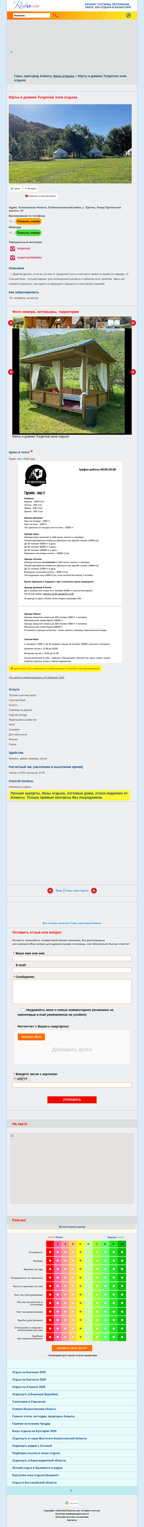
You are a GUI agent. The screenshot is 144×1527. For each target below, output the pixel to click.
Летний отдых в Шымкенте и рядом (37, 1467)
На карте (31, 188)
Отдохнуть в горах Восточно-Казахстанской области (49, 1438)
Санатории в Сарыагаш (28, 1401)
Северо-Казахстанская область (34, 1409)
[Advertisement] (73, 47)
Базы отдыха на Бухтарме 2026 (34, 1431)
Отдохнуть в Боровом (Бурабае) (35, 1394)
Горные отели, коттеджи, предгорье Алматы (43, 1416)
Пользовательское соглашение (72, 1517)
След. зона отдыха (77, 890)
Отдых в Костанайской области (34, 1482)
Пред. (59, 890)
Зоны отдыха (63, 76)
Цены (17, 188)
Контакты (72, 1520)
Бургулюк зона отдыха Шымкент (35, 1475)
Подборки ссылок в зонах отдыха (36, 1453)
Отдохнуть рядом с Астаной (32, 1445)
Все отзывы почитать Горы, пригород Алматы (72, 923)
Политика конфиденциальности (72, 1514)
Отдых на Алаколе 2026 (28, 1386)
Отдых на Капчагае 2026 (29, 1379)
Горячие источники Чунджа (31, 1423)
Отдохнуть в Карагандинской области (39, 1460)
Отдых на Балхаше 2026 (29, 1372)
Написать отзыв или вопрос (42, 196)
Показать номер (28, 221)
